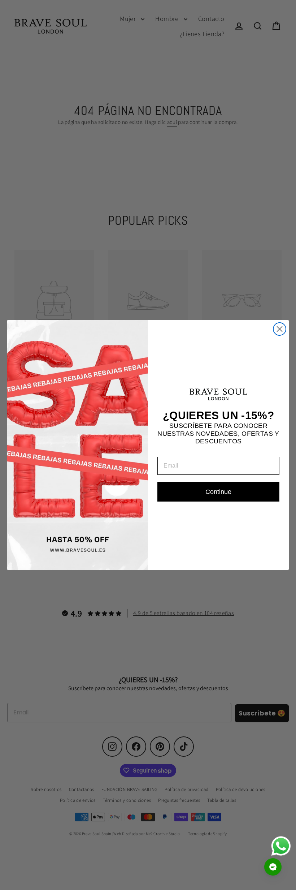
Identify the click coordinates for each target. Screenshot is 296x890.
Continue (218, 491)
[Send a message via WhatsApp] (281, 846)
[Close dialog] (279, 329)
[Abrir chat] (273, 867)
